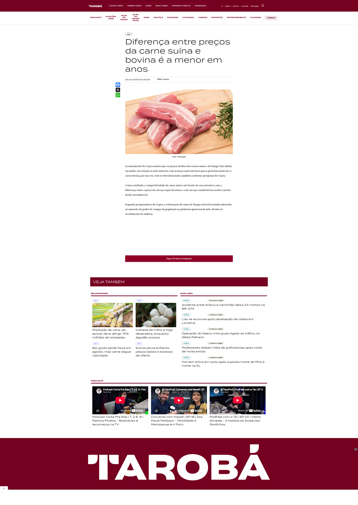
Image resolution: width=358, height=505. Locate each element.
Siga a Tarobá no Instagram (179, 258)
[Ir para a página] (263, 6)
